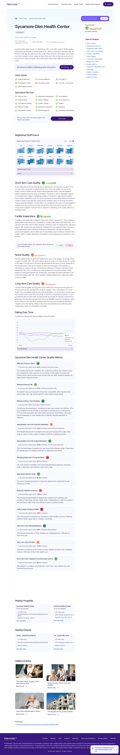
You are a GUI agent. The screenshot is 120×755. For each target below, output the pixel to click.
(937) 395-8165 (58, 620)
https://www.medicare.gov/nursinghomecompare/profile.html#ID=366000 (37, 724)
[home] (13, 4)
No (70, 245)
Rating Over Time (92, 61)
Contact (45, 738)
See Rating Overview (91, 31)
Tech (59, 738)
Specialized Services (94, 46)
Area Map (90, 69)
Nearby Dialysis (92, 74)
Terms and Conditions (88, 738)
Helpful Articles (92, 77)
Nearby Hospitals (92, 72)
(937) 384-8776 (21, 621)
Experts (66, 738)
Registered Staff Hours (94, 48)
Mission (53, 738)
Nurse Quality (91, 56)
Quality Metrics (92, 64)
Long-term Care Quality (95, 59)
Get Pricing (65, 67)
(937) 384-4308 (37, 42)
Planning (75, 738)
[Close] (116, 749)
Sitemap (113, 738)
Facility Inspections (93, 54)
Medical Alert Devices (93, 4)
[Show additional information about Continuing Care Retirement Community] (66, 79)
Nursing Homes (53, 4)
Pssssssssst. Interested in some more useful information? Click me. (104, 749)
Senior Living (78, 4)
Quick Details (91, 43)
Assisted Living (66, 4)
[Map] (45, 585)
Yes (61, 245)
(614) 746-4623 (58, 649)
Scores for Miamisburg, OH (96, 67)
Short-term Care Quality (95, 51)
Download (104, 18)
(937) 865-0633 (21, 649)
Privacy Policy (103, 738)
